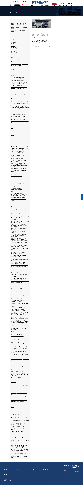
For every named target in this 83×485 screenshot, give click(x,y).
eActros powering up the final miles (18, 197)
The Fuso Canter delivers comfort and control (18, 352)
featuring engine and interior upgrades (18, 435)
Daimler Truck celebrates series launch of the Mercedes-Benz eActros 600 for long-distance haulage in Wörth (19, 252)
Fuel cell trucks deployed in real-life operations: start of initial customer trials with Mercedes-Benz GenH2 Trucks (19, 194)
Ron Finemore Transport (16, 75)
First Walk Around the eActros (17, 268)
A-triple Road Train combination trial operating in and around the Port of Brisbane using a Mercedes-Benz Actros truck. (19, 392)
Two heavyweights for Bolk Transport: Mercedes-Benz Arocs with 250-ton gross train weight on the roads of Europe (19, 245)
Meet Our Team (45, 469)
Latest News (45, 471)
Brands (33, 5)
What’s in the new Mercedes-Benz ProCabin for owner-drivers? (19, 418)
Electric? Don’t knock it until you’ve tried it (19, 146)
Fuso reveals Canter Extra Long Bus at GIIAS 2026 (20, 454)
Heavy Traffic (13, 337)
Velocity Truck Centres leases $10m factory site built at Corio (19, 144)
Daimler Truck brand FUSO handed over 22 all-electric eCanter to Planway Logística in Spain (19, 259)
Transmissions (19, 473)
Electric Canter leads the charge (17, 158)
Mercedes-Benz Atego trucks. (17, 362)
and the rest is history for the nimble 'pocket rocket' (20, 407)
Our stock (40, 5)
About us (62, 3)
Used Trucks (19, 470)
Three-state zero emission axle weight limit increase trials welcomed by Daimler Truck (19, 83)
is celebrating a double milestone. (17, 80)
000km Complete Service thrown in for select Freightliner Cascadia (19, 279)
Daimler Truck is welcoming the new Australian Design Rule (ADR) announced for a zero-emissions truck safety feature (20, 152)
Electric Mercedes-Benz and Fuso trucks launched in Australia (19, 161)
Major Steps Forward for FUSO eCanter (19, 168)
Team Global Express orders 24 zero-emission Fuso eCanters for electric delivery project (19, 134)
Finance (65, 5)
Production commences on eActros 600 (19, 242)
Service (53, 5)
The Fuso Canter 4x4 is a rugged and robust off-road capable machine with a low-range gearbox (19, 210)
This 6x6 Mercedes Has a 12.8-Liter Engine (19, 274)
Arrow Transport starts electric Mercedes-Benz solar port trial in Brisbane (19, 296)
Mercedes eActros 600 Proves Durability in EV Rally (19, 184)
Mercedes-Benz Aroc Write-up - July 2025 (19, 346)
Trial (12, 443)
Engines (18, 471)
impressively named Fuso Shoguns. (18, 383)
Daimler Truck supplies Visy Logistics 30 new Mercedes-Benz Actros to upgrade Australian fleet (20, 359)
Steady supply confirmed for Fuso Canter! (19, 101)
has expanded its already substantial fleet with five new (19, 381)
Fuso (18, 469)
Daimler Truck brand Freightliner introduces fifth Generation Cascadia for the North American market (20, 225)
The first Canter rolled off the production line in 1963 (20, 404)
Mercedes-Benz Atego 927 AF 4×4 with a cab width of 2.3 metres (20, 438)
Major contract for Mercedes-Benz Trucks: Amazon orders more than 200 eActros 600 (19, 263)
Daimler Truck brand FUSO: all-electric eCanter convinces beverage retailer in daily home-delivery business (19, 290)
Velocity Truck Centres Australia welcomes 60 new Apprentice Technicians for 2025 (19, 266)
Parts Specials (6, 476)
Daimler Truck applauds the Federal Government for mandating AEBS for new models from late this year (19, 64)
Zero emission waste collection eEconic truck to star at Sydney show (19, 189)
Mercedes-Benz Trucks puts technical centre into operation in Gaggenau (20, 181)
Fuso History (13, 191)
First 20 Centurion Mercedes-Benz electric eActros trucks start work (19, 286)
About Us (44, 468)
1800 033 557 (69, 2)
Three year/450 (14, 276)
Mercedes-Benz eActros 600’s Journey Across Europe (18, 171)
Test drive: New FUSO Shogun (17, 431)
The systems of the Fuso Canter (17, 336)
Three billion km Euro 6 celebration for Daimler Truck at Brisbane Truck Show (18, 310)
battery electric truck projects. (17, 371)
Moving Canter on (14, 331)
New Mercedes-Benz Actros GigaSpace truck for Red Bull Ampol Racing (20, 282)
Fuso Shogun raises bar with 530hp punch (19, 426)
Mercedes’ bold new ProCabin (17, 413)
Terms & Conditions (7, 480)
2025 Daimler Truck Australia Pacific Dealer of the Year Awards (19, 415)
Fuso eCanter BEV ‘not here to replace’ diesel (20, 124)
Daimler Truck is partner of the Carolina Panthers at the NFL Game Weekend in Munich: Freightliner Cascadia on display (19, 239)
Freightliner (19, 468)
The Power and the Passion (16, 176)
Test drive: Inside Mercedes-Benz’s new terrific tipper (18, 329)
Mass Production (14, 284)
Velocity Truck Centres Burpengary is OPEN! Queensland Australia (20, 441)
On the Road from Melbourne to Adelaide (19, 202)
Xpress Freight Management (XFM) (18, 379)
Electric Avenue (14, 186)
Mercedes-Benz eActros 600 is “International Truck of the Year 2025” (20, 217)
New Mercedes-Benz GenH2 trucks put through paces (18, 293)
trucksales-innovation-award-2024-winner (19, 116)
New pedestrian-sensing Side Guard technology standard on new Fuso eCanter (19, 119)
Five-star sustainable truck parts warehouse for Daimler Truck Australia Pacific (19, 149)
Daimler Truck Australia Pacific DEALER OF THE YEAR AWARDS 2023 (19, 130)
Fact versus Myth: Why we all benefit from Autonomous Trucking (19, 256)
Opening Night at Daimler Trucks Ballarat (19, 92)
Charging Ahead (14, 298)
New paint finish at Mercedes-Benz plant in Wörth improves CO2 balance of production (19, 270)
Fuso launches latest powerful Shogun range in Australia (20, 421)
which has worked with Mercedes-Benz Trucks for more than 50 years (18, 78)
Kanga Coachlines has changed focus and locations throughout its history (19, 88)
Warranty (5, 471)
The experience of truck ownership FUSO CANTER (19, 349)
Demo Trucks (32, 468)
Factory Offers (6, 468)
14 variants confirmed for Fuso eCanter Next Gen (20, 122)
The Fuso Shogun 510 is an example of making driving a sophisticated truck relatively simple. (18, 96)
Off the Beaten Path (15, 356)
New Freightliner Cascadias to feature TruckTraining (18, 200)
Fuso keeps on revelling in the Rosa (18, 114)
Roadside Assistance (7, 473)
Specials (47, 5)
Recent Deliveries (46, 473)
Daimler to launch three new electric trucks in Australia (19, 178)
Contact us (70, 3)
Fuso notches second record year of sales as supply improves (19, 99)
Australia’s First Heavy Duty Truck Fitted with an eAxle (19, 174)
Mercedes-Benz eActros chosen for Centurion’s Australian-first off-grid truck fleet (19, 127)
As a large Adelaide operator (16, 85)
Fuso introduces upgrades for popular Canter (18, 232)
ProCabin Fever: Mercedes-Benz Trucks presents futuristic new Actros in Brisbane (19, 318)
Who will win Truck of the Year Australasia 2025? (19, 304)
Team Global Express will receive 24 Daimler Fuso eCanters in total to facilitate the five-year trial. (19, 141)
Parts (59, 5)
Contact (71, 5)
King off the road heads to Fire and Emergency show (18, 207)
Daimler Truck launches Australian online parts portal (19, 112)
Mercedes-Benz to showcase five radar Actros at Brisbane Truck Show (18, 301)
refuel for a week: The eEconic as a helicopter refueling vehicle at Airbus (20, 222)
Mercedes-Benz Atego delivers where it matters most (18, 429)
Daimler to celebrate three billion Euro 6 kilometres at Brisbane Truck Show (19, 307)
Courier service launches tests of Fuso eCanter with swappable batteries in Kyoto (19, 214)
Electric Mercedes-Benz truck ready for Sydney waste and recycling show (18, 340)
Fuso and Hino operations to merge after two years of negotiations (19, 326)
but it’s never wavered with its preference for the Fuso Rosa (20, 91)
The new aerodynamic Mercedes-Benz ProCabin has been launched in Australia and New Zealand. (20, 374)
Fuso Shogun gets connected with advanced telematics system (20, 73)
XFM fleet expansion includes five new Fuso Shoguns (19, 364)
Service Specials (7, 470)
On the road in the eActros (16, 272)
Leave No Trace (22, 298)
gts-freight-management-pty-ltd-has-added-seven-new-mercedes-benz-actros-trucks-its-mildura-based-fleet (20, 450)
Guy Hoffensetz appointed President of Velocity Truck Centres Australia (18, 424)
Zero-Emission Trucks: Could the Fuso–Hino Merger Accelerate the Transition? (19, 334)
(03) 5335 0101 (75, 468)
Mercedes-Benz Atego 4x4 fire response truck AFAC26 (19, 457)
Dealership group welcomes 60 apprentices (19, 354)
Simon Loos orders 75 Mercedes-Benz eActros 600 (18, 229)
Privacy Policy (6, 479)
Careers (55, 3)
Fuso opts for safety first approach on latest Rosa (19, 249)
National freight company (16, 377)
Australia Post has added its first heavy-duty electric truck (20, 367)
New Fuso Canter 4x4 (24, 356)
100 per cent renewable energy (17, 369)
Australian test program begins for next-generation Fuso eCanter (19, 61)
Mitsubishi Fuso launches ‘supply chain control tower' (18, 204)
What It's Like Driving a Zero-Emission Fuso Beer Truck (19, 104)
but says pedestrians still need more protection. (18, 156)
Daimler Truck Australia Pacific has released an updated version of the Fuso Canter (19, 434)
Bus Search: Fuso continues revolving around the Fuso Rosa (18, 397)
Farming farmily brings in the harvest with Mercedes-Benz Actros (19, 137)
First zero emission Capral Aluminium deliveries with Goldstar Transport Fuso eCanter (19, 68)
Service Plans (6, 474)
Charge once (13, 219)
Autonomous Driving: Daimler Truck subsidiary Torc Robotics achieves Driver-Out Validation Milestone (20, 235)
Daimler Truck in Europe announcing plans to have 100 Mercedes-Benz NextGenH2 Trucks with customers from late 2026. (19, 410)
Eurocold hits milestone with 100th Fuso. (19, 71)
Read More (49, 46)
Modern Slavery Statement (9, 481)
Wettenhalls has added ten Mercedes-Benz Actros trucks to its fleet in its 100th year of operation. (19, 343)
